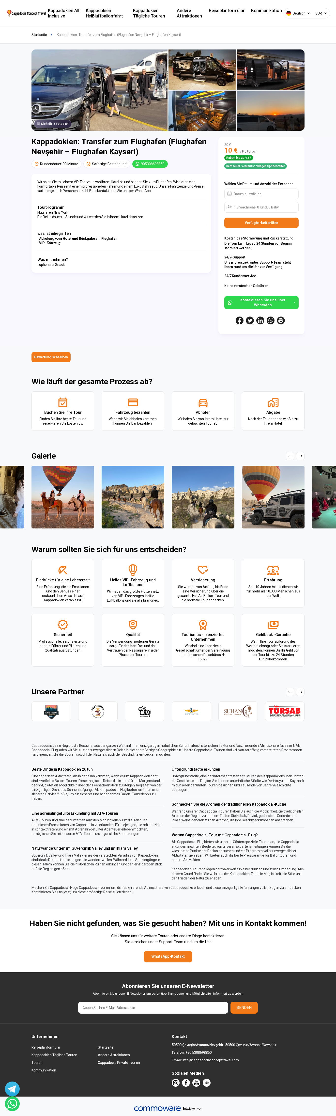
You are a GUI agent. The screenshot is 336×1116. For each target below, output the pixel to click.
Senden (244, 1007)
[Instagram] (176, 1083)
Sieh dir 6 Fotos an (54, 124)
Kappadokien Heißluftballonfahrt (104, 13)
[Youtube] (196, 1083)
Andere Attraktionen (189, 13)
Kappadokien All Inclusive (63, 13)
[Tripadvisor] (207, 1083)
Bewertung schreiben (51, 357)
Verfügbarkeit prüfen (261, 223)
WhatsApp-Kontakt (168, 956)
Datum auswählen (247, 194)
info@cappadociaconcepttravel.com (211, 1060)
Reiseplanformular (227, 10)
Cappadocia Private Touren (119, 1063)
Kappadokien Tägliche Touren (149, 13)
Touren (37, 1063)
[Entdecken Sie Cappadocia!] (26, 13)
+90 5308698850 (198, 1052)
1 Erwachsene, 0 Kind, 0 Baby (256, 207)
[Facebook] (186, 1083)
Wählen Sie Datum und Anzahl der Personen (258, 184)
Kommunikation (266, 10)
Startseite (105, 1047)
